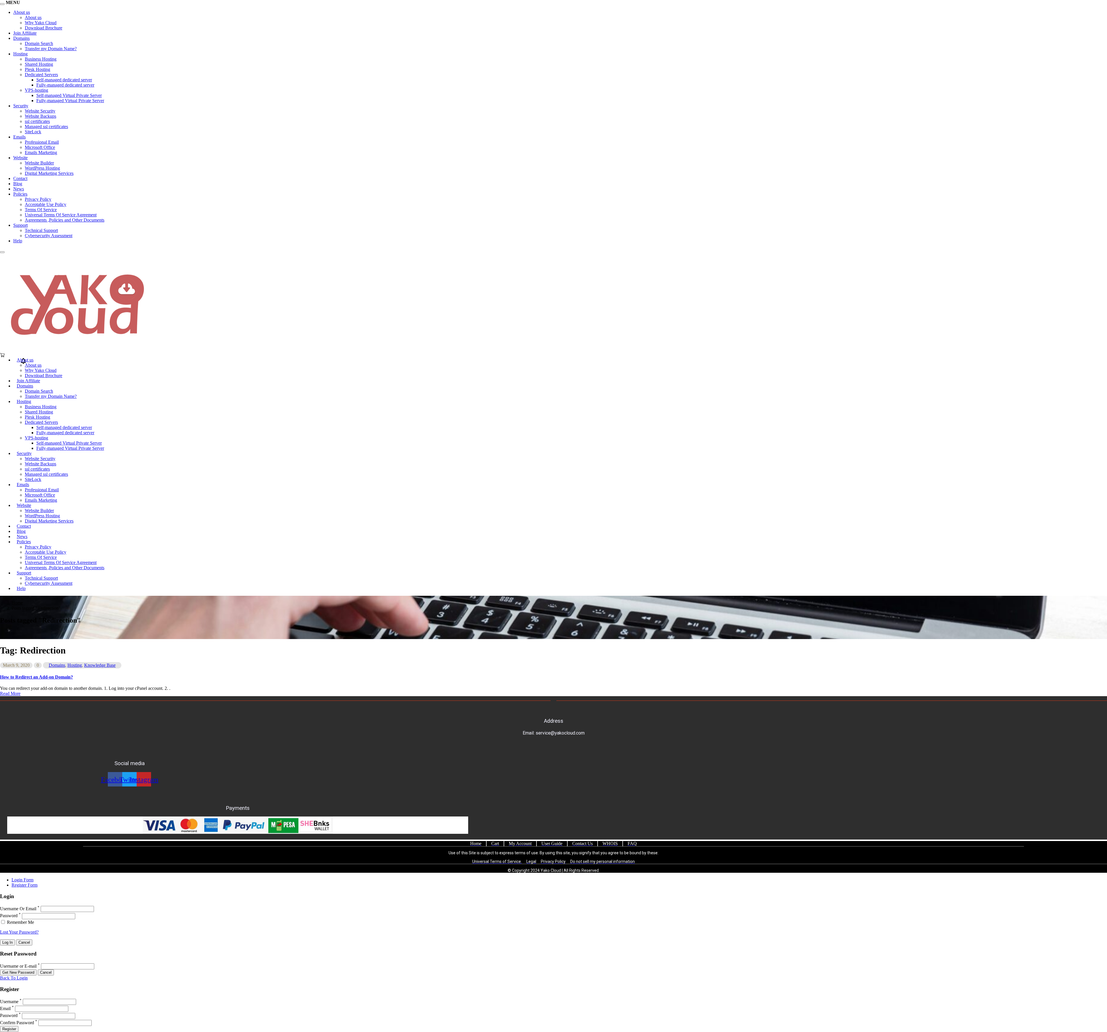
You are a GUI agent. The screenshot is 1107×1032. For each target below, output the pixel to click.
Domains (21, 38)
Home (17, 602)
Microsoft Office (40, 147)
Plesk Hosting (37, 69)
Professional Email (42, 142)
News (18, 188)
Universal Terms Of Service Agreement (61, 214)
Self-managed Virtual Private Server (69, 95)
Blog (17, 183)
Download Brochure (43, 27)
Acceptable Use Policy (45, 204)
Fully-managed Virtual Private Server (70, 100)
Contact (20, 178)
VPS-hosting (36, 90)
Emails (19, 136)
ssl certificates (37, 121)
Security (20, 105)
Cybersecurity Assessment (48, 235)
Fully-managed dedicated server (65, 85)
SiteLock (33, 131)
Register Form (24, 885)
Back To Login (14, 977)
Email (5, 1008)
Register (9, 1029)
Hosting (20, 53)
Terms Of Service (41, 209)
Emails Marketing (41, 152)
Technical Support (41, 230)
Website (20, 157)
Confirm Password (17, 1022)
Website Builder (39, 162)
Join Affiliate (25, 33)
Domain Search (39, 43)
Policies (20, 194)
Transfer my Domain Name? (51, 48)
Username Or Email (18, 908)
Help (17, 240)
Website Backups (40, 116)
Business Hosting (41, 59)
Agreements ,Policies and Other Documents (64, 220)
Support (20, 225)
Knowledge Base (100, 665)
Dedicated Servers (41, 74)
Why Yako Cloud (41, 22)
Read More (10, 693)
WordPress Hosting (42, 168)
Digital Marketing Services (49, 173)
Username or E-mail (18, 966)
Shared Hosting (39, 64)
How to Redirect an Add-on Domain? (36, 677)
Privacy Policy (38, 199)
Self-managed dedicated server (64, 79)
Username (9, 1001)
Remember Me (20, 922)
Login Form (22, 879)
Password (9, 915)
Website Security (40, 110)
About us (21, 12)
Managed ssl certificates (46, 126)
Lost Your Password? (19, 932)
